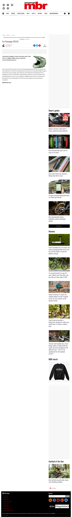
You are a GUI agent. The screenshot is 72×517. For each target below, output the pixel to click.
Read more (59, 226)
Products (13, 35)
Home (4, 35)
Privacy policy (64, 513)
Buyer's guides (54, 110)
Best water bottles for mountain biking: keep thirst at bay (58, 175)
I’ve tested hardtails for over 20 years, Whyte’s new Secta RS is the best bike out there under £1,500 (58, 275)
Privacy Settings (5, 515)
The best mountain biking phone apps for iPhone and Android (59, 196)
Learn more (27, 39)
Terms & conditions (58, 513)
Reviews (8, 35)
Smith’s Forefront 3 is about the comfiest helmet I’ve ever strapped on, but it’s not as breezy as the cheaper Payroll (58, 297)
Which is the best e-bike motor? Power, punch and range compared (58, 130)
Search (67, 496)
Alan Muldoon (9, 45)
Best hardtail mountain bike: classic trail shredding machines (59, 481)
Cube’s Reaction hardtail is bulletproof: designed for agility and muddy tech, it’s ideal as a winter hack (59, 323)
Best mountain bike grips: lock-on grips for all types (58, 151)
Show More (53, 488)
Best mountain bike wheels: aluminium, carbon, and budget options (57, 219)
